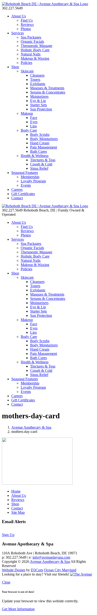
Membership (30, 177)
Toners (35, 80)
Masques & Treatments (47, 88)
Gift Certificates (23, 194)
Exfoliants (37, 84)
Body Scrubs (39, 135)
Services (17, 33)
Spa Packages (31, 37)
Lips (33, 126)
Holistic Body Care (35, 50)
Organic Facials (32, 41)
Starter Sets (38, 105)
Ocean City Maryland (60, 570)
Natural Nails (30, 54)
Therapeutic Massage (36, 46)
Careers (17, 190)
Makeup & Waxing (35, 58)
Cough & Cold (41, 164)
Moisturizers (39, 96)
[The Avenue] (81, 574)
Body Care (29, 130)
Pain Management (43, 147)
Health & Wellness (34, 156)
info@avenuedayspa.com (51, 557)
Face (33, 118)
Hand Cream (39, 143)
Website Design (13, 570)
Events (26, 185)
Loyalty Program (33, 181)
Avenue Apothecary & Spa (31, 427)
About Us (18, 16)
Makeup (27, 113)
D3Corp (37, 570)
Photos (26, 29)
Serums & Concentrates (47, 92)
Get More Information (18, 609)
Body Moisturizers (44, 139)
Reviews (27, 25)
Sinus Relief (39, 168)
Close (6, 582)
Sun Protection (41, 109)
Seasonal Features (24, 173)
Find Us (27, 20)
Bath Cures (38, 151)
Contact (17, 198)
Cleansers (37, 75)
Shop (15, 67)
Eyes (33, 122)
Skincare (27, 71)
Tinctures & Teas (42, 160)
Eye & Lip (38, 101)
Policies (26, 63)
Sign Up (8, 535)
